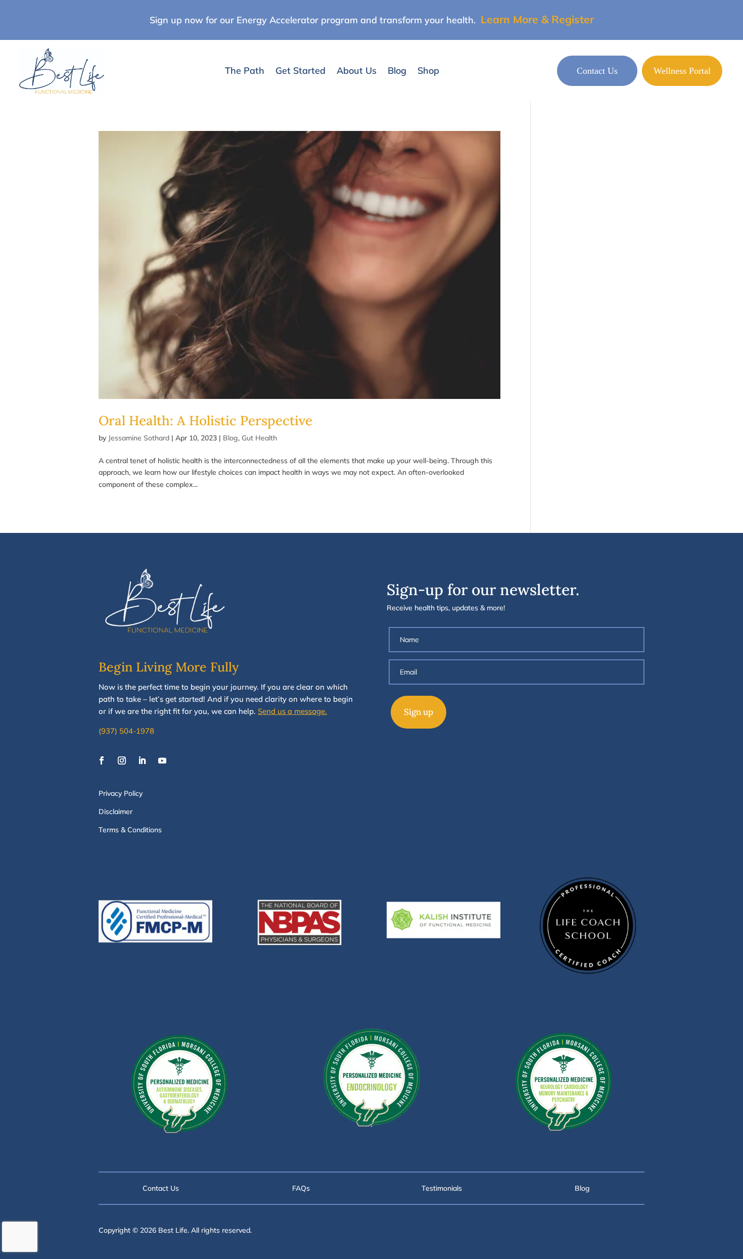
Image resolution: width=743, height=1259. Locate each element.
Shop (428, 70)
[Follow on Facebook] (102, 760)
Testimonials (442, 1188)
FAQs (301, 1188)
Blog (397, 70)
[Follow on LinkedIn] (142, 760)
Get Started (300, 70)
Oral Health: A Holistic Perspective (205, 420)
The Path (244, 70)
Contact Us (597, 71)
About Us (357, 70)
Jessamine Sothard (138, 437)
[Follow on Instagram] (122, 760)
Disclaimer (115, 811)
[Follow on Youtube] (162, 760)
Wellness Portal (682, 71)
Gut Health (259, 437)
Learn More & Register (537, 19)
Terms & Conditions (130, 829)
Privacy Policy (121, 793)
